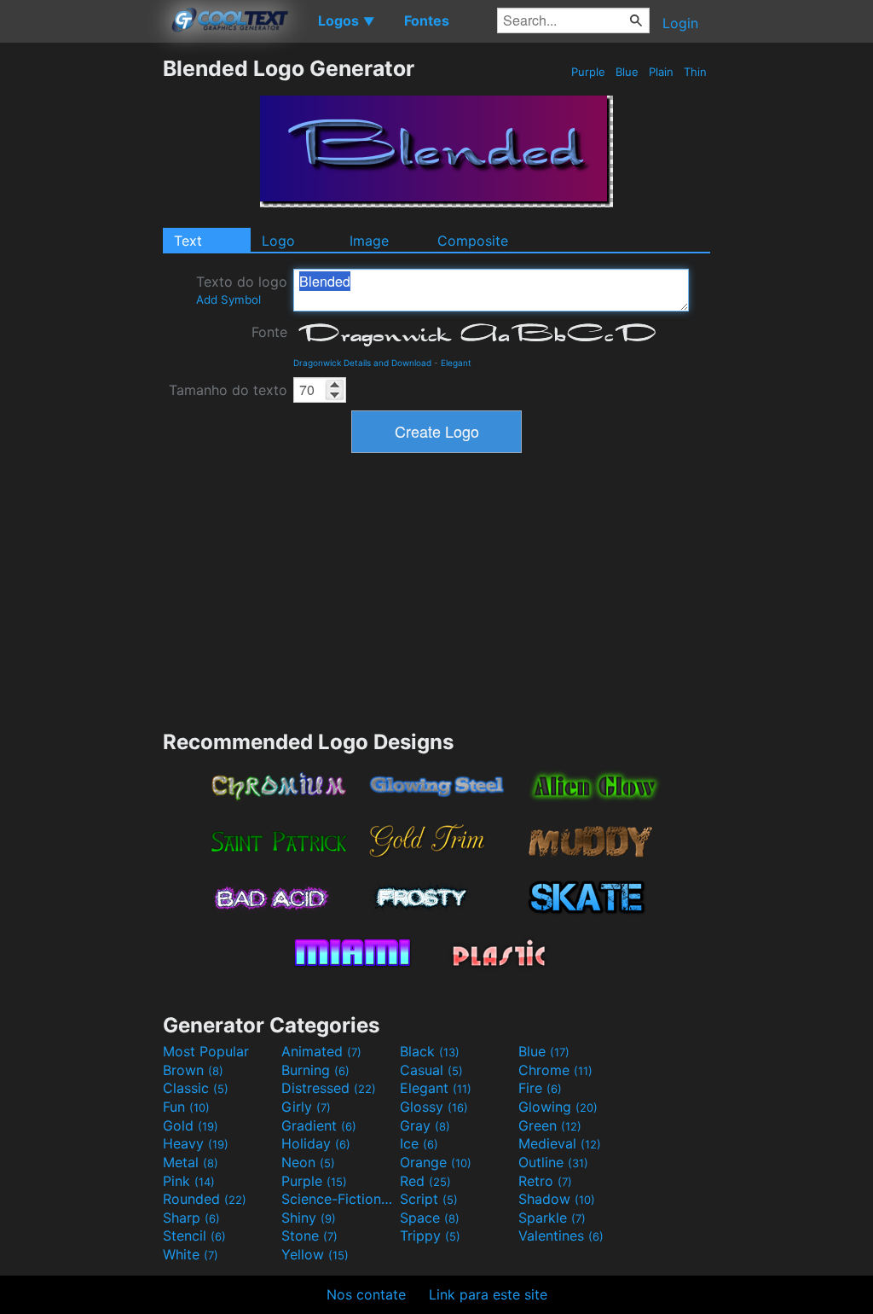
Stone (309, 1235)
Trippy (430, 1235)
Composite (472, 240)
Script (429, 1198)
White (190, 1254)
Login (680, 23)
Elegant (456, 363)
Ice (419, 1143)
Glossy (434, 1106)
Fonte (269, 331)
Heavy (195, 1143)
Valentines (561, 1235)
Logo (278, 240)
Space (430, 1217)
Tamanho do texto (228, 389)
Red (425, 1180)
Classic (195, 1087)
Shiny (308, 1217)
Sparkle (552, 1217)
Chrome (555, 1070)
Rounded (204, 1198)
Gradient (318, 1125)
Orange (435, 1162)
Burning (315, 1070)
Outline (553, 1162)
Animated (321, 1051)
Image (369, 240)
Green (549, 1125)
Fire (540, 1087)
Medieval (559, 1143)
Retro (545, 1180)
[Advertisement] (81, 311)
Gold (190, 1125)
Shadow (556, 1198)
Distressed (328, 1087)
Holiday (315, 1143)
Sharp (191, 1217)
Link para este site (488, 1294)
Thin (695, 71)
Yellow (315, 1254)
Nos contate (366, 1294)
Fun (186, 1106)
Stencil (194, 1235)
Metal (190, 1162)
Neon (308, 1162)
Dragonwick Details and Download (362, 363)
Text (188, 240)
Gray (425, 1125)
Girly (306, 1106)
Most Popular (206, 1051)
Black (430, 1051)
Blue (627, 71)
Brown (193, 1070)
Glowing (558, 1106)
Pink (189, 1180)
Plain (661, 71)
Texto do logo (241, 289)
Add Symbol (228, 299)
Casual (431, 1070)
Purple (588, 71)
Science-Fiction (338, 1198)
